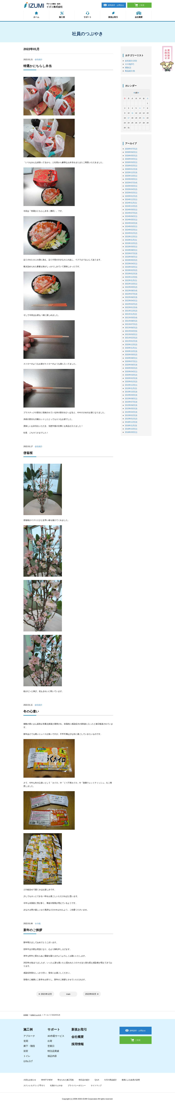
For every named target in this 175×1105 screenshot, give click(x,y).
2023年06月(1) (131, 257)
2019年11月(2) (131, 388)
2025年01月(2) (131, 196)
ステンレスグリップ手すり (34, 1085)
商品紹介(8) (130, 71)
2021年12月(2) (131, 311)
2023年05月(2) (131, 260)
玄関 (25, 1041)
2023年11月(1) (131, 240)
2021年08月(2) (131, 321)
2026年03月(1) (131, 162)
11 (132, 113)
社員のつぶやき (35, 1015)
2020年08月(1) (131, 358)
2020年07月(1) (131, 361)
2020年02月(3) (131, 378)
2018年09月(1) (131, 432)
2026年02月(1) (131, 166)
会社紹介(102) (131, 61)
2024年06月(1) (131, 216)
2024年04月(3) (131, 223)
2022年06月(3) (131, 297)
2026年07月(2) (131, 149)
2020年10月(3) (131, 351)
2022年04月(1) (131, 300)
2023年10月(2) (131, 243)
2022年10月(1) (131, 284)
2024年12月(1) (131, 199)
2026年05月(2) (131, 155)
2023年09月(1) (131, 246)
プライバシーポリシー (77, 1085)
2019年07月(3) (131, 402)
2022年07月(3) (131, 294)
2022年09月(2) (131, 287)
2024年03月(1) (131, 226)
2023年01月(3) (131, 273)
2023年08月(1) (131, 250)
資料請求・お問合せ (116, 5)
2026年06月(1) (131, 152)
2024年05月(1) (131, 219)
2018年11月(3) (131, 425)
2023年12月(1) (131, 236)
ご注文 (141, 5)
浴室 (25, 1051)
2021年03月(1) (131, 334)
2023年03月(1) (131, 267)
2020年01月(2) (131, 381)
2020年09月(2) (131, 354)
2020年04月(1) (131, 371)
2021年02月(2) (131, 338)
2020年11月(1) (131, 348)
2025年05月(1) (131, 186)
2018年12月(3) (131, 422)
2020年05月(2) (131, 368)
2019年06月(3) (131, 405)
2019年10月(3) (131, 392)
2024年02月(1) (131, 230)
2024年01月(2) (131, 233)
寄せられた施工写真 (66, 1080)
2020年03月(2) (131, 375)
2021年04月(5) (131, 331)
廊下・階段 (29, 1046)
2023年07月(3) (131, 253)
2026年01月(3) (131, 169)
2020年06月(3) (131, 365)
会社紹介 (38, 59)
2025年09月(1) (131, 179)
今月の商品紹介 (110, 1080)
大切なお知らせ (29, 1080)
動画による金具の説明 (131, 1080)
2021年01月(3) (131, 341)
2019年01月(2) (131, 419)
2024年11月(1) (131, 203)
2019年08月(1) (131, 398)
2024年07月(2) (131, 213)
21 (144, 118)
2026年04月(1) (131, 159)
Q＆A (97, 1080)
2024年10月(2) (131, 206)
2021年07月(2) (131, 324)
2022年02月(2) (131, 304)
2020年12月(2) (131, 344)
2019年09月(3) (131, 395)
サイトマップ (96, 1085)
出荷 (50, 1041)
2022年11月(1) (131, 280)
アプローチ (29, 1036)
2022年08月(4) (131, 290)
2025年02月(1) (131, 192)
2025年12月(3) (131, 172)
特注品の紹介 (84, 1080)
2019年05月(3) (131, 408)
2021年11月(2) (131, 314)
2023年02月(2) (131, 270)
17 (129, 118)
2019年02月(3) (131, 415)
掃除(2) (128, 67)
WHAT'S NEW (46, 1080)
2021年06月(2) (131, 327)
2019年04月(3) (131, 412)
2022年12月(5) (131, 277)
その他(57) (129, 64)
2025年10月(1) (131, 176)
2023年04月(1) (131, 263)
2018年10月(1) (131, 429)
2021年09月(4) (131, 317)
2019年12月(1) (131, 385)
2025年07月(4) (131, 182)
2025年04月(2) (131, 189)
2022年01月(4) (131, 307)
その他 (37, 923)
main (68, 994)
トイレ (26, 1056)
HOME (25, 1015)
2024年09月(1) (131, 209)
